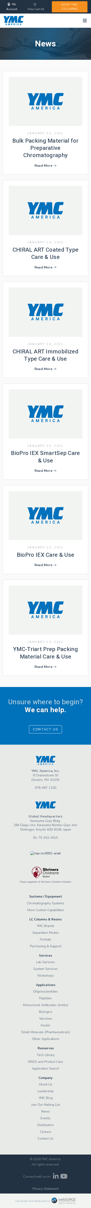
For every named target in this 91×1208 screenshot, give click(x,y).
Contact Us (45, 729)
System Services (45, 969)
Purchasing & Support (45, 946)
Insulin (45, 1025)
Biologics (45, 1012)
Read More (43, 165)
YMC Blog (45, 1098)
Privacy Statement (46, 1189)
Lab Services (45, 962)
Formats (45, 939)
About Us (45, 1084)
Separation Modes (45, 932)
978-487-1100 (45, 787)
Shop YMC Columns (69, 7)
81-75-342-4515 (45, 837)
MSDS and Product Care (45, 1062)
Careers (45, 1132)
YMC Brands (45, 926)
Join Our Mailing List (45, 1104)
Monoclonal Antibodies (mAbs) (45, 1005)
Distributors (45, 1125)
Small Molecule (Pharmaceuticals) (45, 1032)
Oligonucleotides (45, 991)
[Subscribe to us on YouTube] (64, 1177)
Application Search (45, 1068)
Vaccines (45, 1018)
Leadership (46, 1091)
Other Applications (45, 1039)
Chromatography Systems (45, 903)
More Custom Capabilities (45, 910)
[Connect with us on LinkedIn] (56, 1177)
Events (45, 1118)
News (45, 1111)
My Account (11, 6)
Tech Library (45, 1055)
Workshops (45, 975)
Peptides (45, 998)
